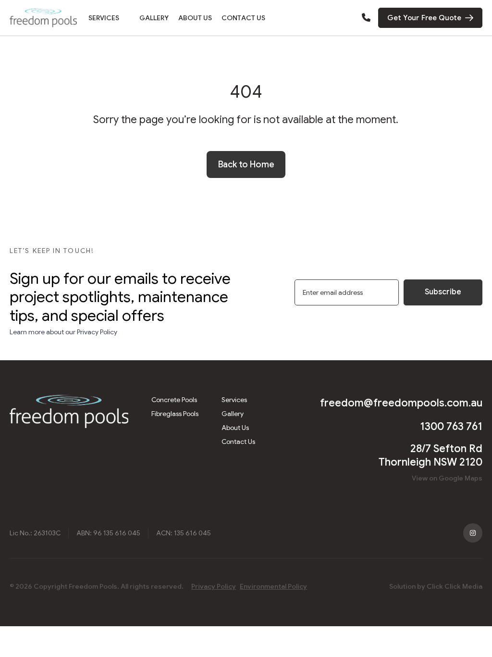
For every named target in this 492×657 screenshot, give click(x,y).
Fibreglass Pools (174, 413)
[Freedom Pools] (43, 17)
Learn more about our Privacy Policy (63, 332)
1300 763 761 (451, 426)
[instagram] (472, 533)
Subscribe (443, 292)
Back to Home (246, 164)
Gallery (154, 17)
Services (103, 17)
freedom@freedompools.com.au (401, 402)
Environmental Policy (273, 586)
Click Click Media (454, 586)
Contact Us (243, 17)
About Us (195, 17)
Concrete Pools (174, 399)
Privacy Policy (213, 586)
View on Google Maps (447, 478)
